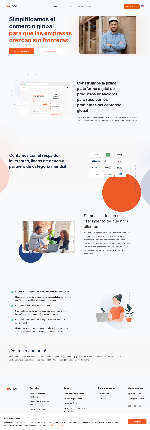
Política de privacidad (73, 398)
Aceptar (137, 422)
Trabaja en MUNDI (136, 398)
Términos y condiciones (74, 394)
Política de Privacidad (58, 425)
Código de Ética (70, 403)
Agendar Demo (49, 51)
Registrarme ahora (21, 51)
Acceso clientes (132, 6)
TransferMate (104, 394)
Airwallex (102, 398)
